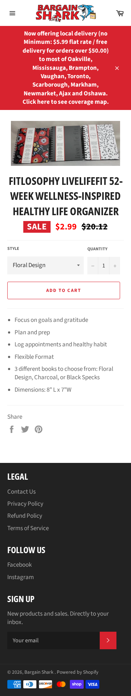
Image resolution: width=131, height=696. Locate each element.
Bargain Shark (39, 672)
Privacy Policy (25, 503)
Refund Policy (24, 515)
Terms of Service (28, 528)
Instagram (20, 577)
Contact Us (21, 491)
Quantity (97, 249)
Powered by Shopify (77, 672)
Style (13, 249)
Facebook (19, 564)
